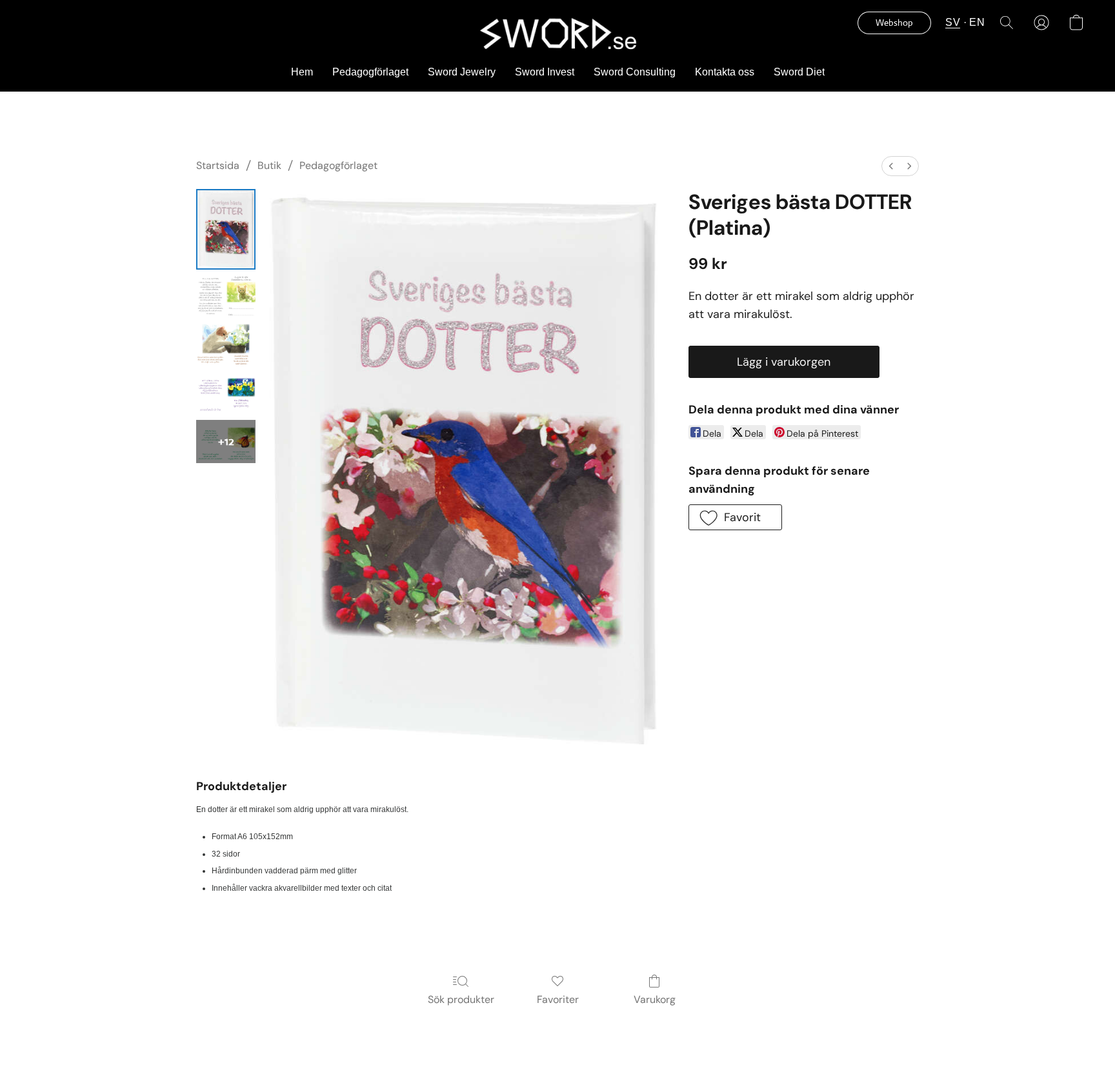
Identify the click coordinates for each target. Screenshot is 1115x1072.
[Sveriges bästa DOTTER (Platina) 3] (226, 393)
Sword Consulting (635, 71)
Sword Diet (799, 71)
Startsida (217, 165)
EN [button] (977, 22)
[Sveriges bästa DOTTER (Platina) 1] (226, 296)
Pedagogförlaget (370, 71)
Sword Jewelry (462, 71)
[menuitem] (891, 166)
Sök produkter (461, 999)
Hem (302, 71)
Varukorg (655, 999)
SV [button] (952, 22)
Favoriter (558, 999)
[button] (557, 33)
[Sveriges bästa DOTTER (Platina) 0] (226, 229)
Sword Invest (544, 71)
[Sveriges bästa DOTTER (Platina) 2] (226, 344)
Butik (269, 165)
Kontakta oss (724, 71)
